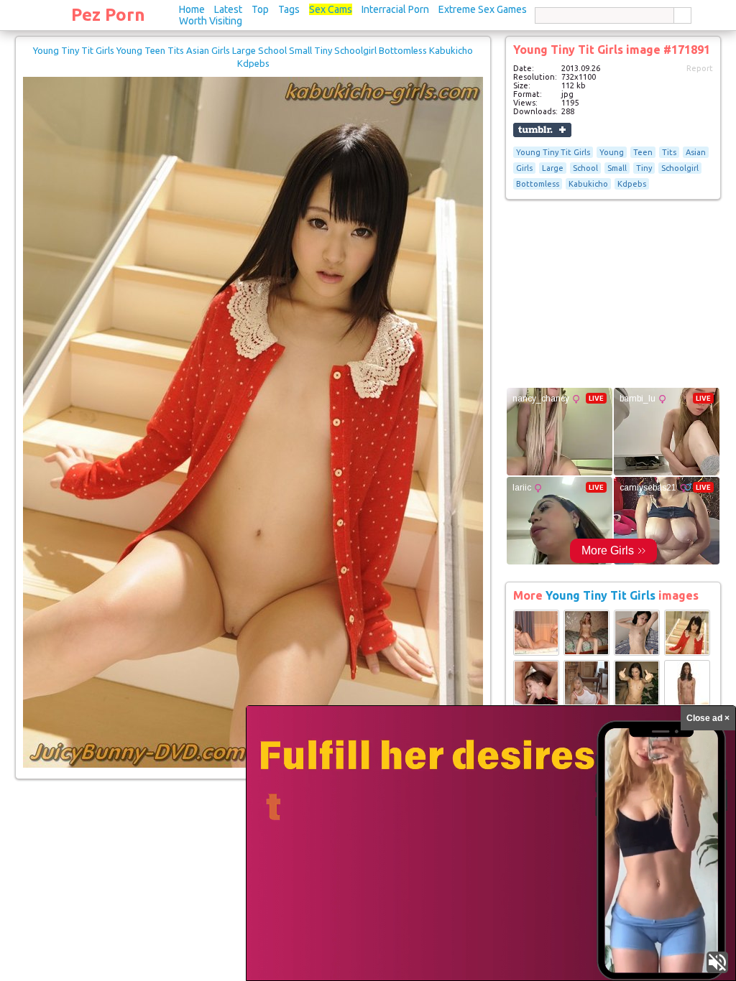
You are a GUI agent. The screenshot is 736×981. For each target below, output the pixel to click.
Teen (643, 152)
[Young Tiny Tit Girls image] (536, 652)
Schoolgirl (680, 168)
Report (699, 68)
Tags (289, 9)
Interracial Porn (395, 9)
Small (617, 168)
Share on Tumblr (542, 130)
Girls (524, 168)
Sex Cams (330, 9)
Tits (669, 152)
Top (260, 9)
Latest (228, 9)
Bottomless (537, 184)
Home (192, 9)
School (585, 168)
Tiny (644, 168)
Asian (696, 152)
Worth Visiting (210, 21)
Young (611, 152)
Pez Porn (108, 14)
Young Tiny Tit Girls (553, 152)
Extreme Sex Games (482, 9)
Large (553, 168)
